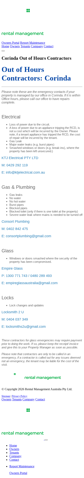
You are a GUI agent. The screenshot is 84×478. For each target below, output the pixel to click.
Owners (15, 46)
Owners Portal (10, 42)
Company (37, 46)
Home (5, 46)
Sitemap (6, 396)
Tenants (25, 46)
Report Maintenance (32, 42)
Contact (48, 46)
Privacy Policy (19, 396)
